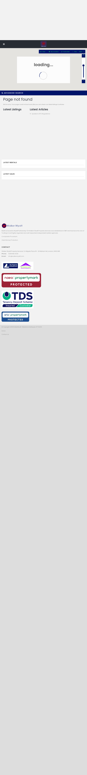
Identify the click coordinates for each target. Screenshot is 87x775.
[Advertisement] (43, 24)
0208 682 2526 (13, 254)
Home (3, 331)
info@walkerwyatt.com (16, 256)
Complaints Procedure (9, 236)
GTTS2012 (39, 327)
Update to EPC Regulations (41, 114)
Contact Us (5, 334)
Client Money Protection (10, 240)
